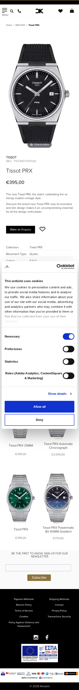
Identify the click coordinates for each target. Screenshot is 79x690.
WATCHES (20, 25)
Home (9, 25)
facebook (47, 637)
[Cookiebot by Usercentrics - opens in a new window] (56, 266)
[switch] (68, 349)
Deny (39, 419)
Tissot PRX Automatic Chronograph (58, 446)
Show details (57, 393)
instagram (35, 637)
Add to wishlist (42, 229)
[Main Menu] (4, 10)
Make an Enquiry (20, 229)
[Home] (39, 11)
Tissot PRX (21, 529)
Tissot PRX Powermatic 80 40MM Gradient (58, 530)
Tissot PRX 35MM (21, 446)
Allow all (39, 406)
